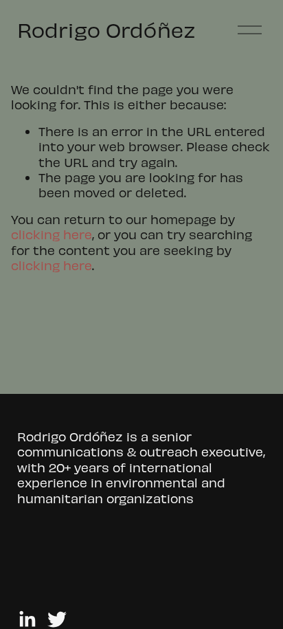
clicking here (51, 234)
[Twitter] (57, 619)
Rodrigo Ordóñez (106, 29)
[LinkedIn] (26, 619)
